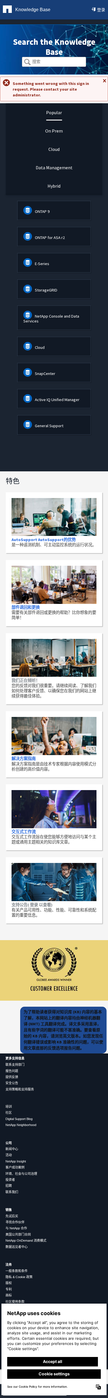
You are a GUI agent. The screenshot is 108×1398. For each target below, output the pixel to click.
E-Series (42, 263)
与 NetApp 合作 (16, 1228)
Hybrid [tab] (54, 186)
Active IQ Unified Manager (57, 399)
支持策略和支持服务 (19, 1089)
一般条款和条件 (16, 1271)
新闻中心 (11, 1149)
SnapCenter (45, 373)
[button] (27, 62)
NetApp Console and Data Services (51, 319)
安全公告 (11, 1083)
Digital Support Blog (19, 1119)
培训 (8, 1106)
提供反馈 (11, 1077)
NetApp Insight (15, 1161)
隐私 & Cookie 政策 (19, 1277)
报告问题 (11, 1071)
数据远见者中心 (16, 1247)
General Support (49, 425)
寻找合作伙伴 (14, 1222)
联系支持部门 (14, 1064)
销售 (8, 1210)
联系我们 (11, 1192)
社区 (8, 1112)
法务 (8, 1264)
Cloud (40, 347)
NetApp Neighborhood (20, 1125)
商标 (8, 1295)
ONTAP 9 (42, 211)
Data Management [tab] (54, 167)
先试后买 (11, 1216)
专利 (8, 1289)
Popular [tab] (54, 112)
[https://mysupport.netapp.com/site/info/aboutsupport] (54, 999)
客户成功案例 (14, 1167)
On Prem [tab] (54, 131)
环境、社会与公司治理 (21, 1173)
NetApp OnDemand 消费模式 (25, 1240)
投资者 (10, 1179)
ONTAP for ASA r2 (50, 237)
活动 (8, 1155)
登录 (101, 9)
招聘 (8, 1185)
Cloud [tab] (54, 149)
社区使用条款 (14, 1301)
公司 (8, 1143)
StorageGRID (46, 290)
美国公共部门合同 (18, 1234)
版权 (8, 1283)
